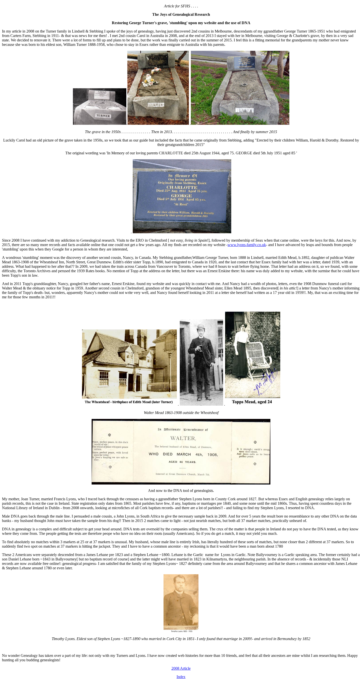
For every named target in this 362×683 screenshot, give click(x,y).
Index (181, 677)
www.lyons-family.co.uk (247, 245)
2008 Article (181, 668)
